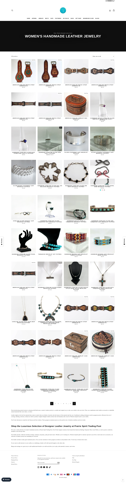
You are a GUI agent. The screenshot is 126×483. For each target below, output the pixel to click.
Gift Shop (78, 18)
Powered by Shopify (63, 477)
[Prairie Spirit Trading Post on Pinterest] (47, 467)
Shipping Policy (14, 459)
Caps (51, 18)
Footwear (58, 18)
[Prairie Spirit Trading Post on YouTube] (44, 467)
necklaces (37, 434)
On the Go (66, 18)
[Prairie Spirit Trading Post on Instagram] (38, 467)
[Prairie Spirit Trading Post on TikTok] (50, 467)
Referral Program (75, 462)
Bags (72, 18)
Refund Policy (14, 464)
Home (28, 18)
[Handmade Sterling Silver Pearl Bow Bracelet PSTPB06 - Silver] (104, 190)
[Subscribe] (58, 463)
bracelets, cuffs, (44, 434)
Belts (47, 18)
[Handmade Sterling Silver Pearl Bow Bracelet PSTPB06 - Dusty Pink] (102, 190)
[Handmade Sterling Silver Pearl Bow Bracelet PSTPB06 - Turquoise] (100, 190)
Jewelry (40, 18)
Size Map (74, 459)
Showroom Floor (88, 18)
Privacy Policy (14, 457)
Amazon (13, 462)
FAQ (73, 457)
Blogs (97, 18)
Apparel (34, 18)
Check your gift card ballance (78, 455)
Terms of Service (14, 455)
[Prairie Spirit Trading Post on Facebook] (41, 467)
